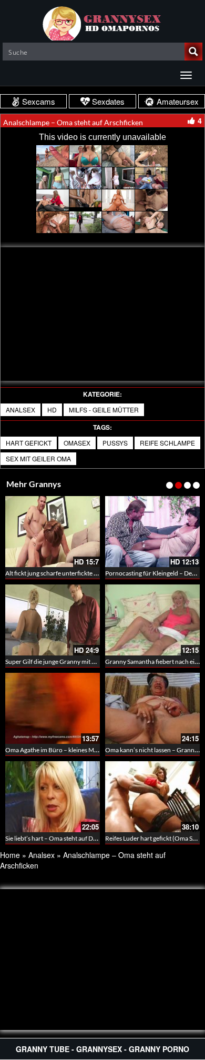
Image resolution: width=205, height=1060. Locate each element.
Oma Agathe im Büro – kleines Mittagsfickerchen (71, 750)
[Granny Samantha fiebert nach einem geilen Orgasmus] (152, 619)
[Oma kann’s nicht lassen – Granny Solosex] (152, 708)
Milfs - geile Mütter (104, 409)
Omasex (77, 442)
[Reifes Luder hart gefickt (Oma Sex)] (152, 796)
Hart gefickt (29, 442)
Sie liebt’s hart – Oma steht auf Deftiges (58, 838)
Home (10, 855)
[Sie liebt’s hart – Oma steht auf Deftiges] (52, 796)
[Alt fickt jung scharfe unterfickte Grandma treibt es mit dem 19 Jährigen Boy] (52, 531)
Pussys (115, 442)
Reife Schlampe (167, 442)
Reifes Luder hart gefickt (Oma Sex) (153, 838)
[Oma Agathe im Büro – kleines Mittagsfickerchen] (52, 708)
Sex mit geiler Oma (38, 458)
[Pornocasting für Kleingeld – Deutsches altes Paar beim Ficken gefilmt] (152, 531)
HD (52, 409)
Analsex (20, 409)
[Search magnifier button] (193, 51)
